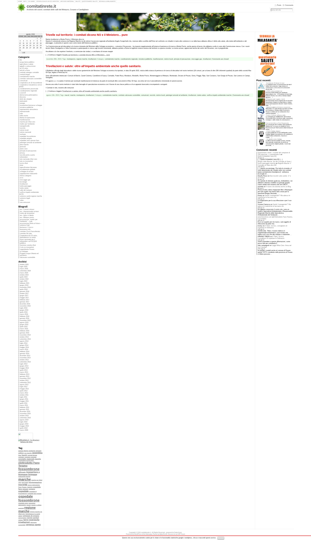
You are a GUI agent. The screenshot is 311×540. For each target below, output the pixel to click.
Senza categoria (25, 176)
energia (22, 103)
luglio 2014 (23, 343)
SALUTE (77, 1)
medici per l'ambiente (27, 124)
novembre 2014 (25, 335)
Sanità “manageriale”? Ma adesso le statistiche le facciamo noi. (274, 196)
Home (20, 1)
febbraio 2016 (24, 316)
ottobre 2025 (24, 264)
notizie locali (24, 130)
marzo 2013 (24, 372)
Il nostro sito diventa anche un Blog (278, 187)
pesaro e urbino (36, 505)
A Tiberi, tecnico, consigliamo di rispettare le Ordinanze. (272, 227)
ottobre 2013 (24, 360)
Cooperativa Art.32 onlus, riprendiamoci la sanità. (29, 236)
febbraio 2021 (24, 283)
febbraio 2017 (24, 300)
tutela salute (24, 188)
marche (24, 479)
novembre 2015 (25, 320)
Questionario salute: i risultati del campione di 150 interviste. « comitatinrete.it (274, 153)
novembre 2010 (25, 413)
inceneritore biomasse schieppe (31, 105)
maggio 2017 (24, 298)
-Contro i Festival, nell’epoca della (275, 115)
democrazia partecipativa (28, 95)
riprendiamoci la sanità (32, 514)
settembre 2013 (25, 362)
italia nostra (24, 116)
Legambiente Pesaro (27, 249)
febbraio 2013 (24, 374)
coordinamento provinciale (29, 89)
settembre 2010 (25, 418)
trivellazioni (24, 184)
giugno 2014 (24, 345)
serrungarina (22, 518)
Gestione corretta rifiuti (28, 245)
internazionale (25, 111)
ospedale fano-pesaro (34, 493)
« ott (23, 52)
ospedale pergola (26, 138)
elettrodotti (23, 101)
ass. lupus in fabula (27, 215)
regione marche (27, 509)
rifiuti (21, 165)
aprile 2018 (23, 289)
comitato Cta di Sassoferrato (30, 231)
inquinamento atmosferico (29, 109)
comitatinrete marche (27, 76)
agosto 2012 (24, 384)
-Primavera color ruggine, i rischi (275, 99)
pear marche (24, 145)
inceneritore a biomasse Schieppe (29, 473)
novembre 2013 (25, 358)
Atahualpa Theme (151, 534)
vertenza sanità (33, 525)
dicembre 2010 (25, 411)
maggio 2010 (24, 426)
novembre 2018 (25, 287)
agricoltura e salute (26, 64)
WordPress (138, 534)
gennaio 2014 (24, 353)
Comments (289, 5)
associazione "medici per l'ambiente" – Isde (28, 220)
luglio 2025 (23, 267)
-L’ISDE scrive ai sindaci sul (274, 91)
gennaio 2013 (24, 376)
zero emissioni (25, 202)
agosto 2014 (24, 341)
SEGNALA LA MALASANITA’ (107, 1)
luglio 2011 (23, 397)
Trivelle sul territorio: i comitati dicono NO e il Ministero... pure (87, 34)
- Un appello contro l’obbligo (274, 139)
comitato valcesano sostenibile (31, 79)
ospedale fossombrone (28, 136)
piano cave (23, 149)
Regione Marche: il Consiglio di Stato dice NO (274, 164)
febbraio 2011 (24, 407)
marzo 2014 (24, 349)
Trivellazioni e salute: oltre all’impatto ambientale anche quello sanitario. (93, 66)
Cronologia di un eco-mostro (47, 1)
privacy (22, 153)
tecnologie (23, 182)
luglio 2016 (23, 308)
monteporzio (71, 59)
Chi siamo (31, 1)
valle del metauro (26, 190)
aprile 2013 (23, 370)
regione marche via (36, 511)
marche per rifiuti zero (27, 122)
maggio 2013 (24, 368)
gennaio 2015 (24, 333)
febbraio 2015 (24, 331)
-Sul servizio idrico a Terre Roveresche (277, 123)
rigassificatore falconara (28, 167)
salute (20, 516)
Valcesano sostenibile (27, 257)
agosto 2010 (24, 420)
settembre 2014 (25, 339)
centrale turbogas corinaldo (29, 72)
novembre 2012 (25, 378)
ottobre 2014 (24, 337)
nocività (22, 128)
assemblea (37, 453)
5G (21, 60)
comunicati (23, 81)
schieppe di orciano (26, 171)
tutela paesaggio (25, 186)
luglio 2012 (23, 387)
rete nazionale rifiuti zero (28, 159)
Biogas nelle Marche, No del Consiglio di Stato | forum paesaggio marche (274, 162)
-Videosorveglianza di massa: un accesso (278, 107)
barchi (24, 455)
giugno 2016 (24, 310)
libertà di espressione (27, 118)
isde (21, 113)
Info (25, 1)
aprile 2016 (23, 312)
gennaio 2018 (24, 291)
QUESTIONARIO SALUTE (90, 1)
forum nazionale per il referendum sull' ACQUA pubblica (28, 241)
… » (273, 89)
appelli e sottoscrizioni (27, 66)
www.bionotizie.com (265, 217)
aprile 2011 (23, 403)
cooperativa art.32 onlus (26, 460)
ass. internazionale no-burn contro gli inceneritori (29, 212)
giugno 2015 (24, 324)
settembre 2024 (25, 271)
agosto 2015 (24, 322)
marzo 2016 (24, 314)
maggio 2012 (24, 389)
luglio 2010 (23, 422)
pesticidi (23, 147)
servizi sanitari (33, 518)
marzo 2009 (24, 430)
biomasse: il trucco (26, 227)
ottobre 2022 (24, 279)
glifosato (22, 472)
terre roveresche (31, 520)
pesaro (28, 505)
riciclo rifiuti (24, 163)
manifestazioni (25, 120)
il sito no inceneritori (27, 247)
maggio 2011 (24, 401)
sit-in (21, 178)
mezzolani (25, 482)
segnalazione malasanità (28, 173)
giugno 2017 (24, 295)
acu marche (28, 453)
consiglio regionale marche (29, 459)
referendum (24, 157)
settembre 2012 (25, 382)
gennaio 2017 (24, 302)
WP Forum (181, 534)
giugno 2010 (24, 424)
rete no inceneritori (26, 161)
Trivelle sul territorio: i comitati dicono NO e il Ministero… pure (86, 55)
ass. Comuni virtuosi (27, 209)
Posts (279, 5)
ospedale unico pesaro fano (29, 140)
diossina (23, 97)
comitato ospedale (30, 457)
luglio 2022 (23, 281)
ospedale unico (23, 503)
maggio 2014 (24, 347)
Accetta (221, 538)
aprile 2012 (23, 391)
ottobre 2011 (24, 395)
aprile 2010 (23, 428)
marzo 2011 (24, 405)
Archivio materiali (67, 1)
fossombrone (28, 469)
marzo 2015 (24, 329)
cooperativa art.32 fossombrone (31, 83)
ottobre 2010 (24, 416)
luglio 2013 (23, 364)
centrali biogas (25, 74)
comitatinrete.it (41, 6)
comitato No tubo (26, 233)
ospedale (23, 491)
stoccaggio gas (25, 180)
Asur (19, 455)
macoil (67, 95)
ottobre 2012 (24, 380)
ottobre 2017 (24, 293)
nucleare (23, 134)
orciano (32, 489)
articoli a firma (25, 70)
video (22, 200)
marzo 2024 (24, 273)
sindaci (20, 520)
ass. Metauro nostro (27, 217)
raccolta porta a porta (27, 155)
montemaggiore (35, 482)
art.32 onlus (24, 68)
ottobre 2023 (24, 275)
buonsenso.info (25, 229)
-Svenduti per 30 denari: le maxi (275, 83)
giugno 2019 (24, 285)
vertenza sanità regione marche (31, 196)
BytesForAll (163, 534)
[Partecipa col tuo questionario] (267, 76)
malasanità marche (24, 476)
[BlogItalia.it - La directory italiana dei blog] (30, 442)
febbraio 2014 (24, 351)
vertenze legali (25, 198)
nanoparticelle (25, 126)
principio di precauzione (28, 151)
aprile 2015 (23, 327)
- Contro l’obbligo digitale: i (273, 131)
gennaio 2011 (24, 409)
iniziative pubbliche (26, 107)
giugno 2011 (24, 399)
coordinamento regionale (28, 91)
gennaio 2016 (24, 318)
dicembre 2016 (25, 304)
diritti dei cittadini (26, 99)
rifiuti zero (21, 514)
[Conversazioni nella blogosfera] (23, 444)
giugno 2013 (24, 366)
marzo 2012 (24, 393)
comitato (21, 457)
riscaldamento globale (27, 169)
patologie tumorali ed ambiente (30, 142)
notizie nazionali (25, 132)
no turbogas (24, 251)
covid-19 (23, 93)
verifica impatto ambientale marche (219, 95)
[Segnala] (267, 54)
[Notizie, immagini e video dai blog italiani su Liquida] (25, 439)
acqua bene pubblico (27, 62)
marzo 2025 (24, 269)
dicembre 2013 (25, 356)
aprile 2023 (23, 277)
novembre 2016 (25, 306)
